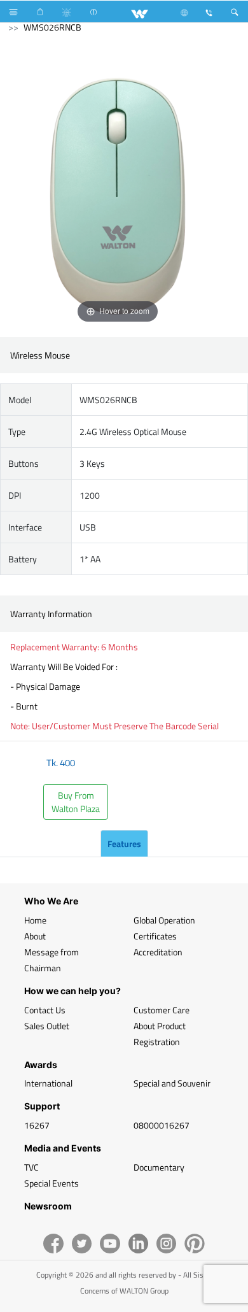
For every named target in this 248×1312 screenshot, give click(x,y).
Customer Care (161, 1009)
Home (35, 920)
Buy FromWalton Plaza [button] (76, 801)
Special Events (51, 1183)
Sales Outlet (46, 1025)
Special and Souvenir (172, 1083)
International (48, 1083)
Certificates (155, 936)
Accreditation (158, 952)
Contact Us (44, 1009)
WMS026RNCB (52, 27)
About (35, 936)
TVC (31, 1167)
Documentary (159, 1167)
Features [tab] (124, 843)
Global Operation (164, 920)
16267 (37, 1125)
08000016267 (161, 1125)
